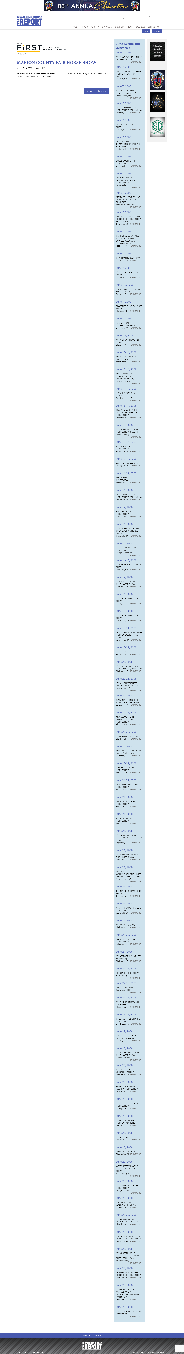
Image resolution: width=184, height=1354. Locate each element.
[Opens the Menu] (164, 26)
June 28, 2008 (124, 1048)
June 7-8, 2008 (125, 285)
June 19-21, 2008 (126, 628)
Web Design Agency (39, 1352)
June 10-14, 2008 (126, 352)
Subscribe (157, 31)
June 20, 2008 (124, 662)
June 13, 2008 (124, 425)
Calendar (140, 26)
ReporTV (95, 26)
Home (74, 26)
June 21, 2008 (124, 797)
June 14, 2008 (124, 490)
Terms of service (24, 1352)
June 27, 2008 (124, 951)
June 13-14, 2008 (126, 405)
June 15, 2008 (124, 611)
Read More (135, 62)
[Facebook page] (154, 18)
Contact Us (97, 1335)
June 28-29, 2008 (126, 1215)
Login (146, 31)
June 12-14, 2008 (126, 389)
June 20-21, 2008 (126, 647)
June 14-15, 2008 (126, 560)
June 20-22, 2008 (126, 712)
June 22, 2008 (124, 920)
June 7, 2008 (123, 67)
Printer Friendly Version (96, 91)
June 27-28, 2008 (126, 935)
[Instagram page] (163, 18)
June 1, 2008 (123, 52)
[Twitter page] (158, 18)
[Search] (149, 18)
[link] (74, 26)
